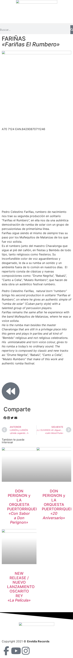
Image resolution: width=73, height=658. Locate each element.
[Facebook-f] (6, 650)
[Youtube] (16, 650)
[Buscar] (71, 29)
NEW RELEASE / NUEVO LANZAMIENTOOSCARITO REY (21, 586)
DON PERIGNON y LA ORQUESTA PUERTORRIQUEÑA (24, 507)
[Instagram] (25, 650)
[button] (36, 24)
